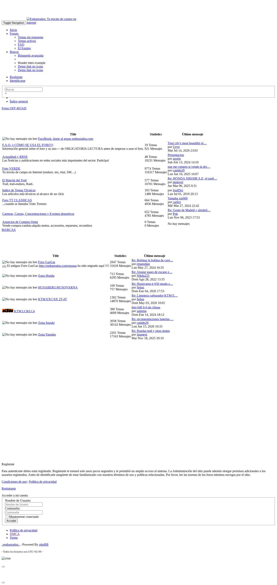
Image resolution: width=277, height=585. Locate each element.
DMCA (15, 534)
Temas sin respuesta (30, 37)
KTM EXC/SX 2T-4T (52, 299)
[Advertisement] (75, 11)
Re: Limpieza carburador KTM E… (155, 295)
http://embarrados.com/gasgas (58, 265)
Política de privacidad (43, 481)
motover (178, 182)
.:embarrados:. (11, 544)
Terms (14, 537)
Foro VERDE (11, 168)
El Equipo (24, 48)
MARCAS (9, 230)
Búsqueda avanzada (30, 55)
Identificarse (17, 80)
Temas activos (27, 41)
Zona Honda (46, 275)
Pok (175, 213)
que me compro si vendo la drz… (189, 166)
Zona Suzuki (46, 322)
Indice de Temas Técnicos (18, 190)
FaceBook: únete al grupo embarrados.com (65, 138)
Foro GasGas (46, 262)
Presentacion (176, 155)
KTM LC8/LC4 (24, 311)
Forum (14, 33)
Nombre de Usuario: (18, 500)
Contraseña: (12, 508)
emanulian (143, 264)
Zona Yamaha (47, 334)
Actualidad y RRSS (15, 156)
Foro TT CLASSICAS (17, 200)
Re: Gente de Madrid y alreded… (189, 210)
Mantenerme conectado (24, 516)
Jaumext (142, 334)
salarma (141, 311)
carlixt (177, 202)
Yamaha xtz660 (178, 198)
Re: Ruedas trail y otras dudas (151, 331)
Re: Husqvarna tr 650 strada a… (152, 283)
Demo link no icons (30, 66)
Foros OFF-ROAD (14, 108)
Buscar (14, 52)
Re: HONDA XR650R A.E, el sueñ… (192, 178)
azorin (177, 158)
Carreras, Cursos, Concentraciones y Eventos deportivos (38, 213)
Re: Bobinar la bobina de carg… (152, 260)
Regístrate (16, 77)
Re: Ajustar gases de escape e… (152, 272)
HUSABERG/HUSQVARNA (58, 287)
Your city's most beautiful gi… (187, 143)
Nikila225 (143, 275)
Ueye (176, 147)
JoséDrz (178, 190)
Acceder (11, 520)
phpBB (43, 544)
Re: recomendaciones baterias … (153, 319)
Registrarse (9, 488)
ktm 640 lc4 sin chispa (146, 307)
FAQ (21, 44)
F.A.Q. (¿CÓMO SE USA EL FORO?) (27, 145)
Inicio (13, 30)
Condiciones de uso (14, 481)
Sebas (140, 287)
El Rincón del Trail (14, 180)
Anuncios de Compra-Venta (20, 222)
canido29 (179, 170)
